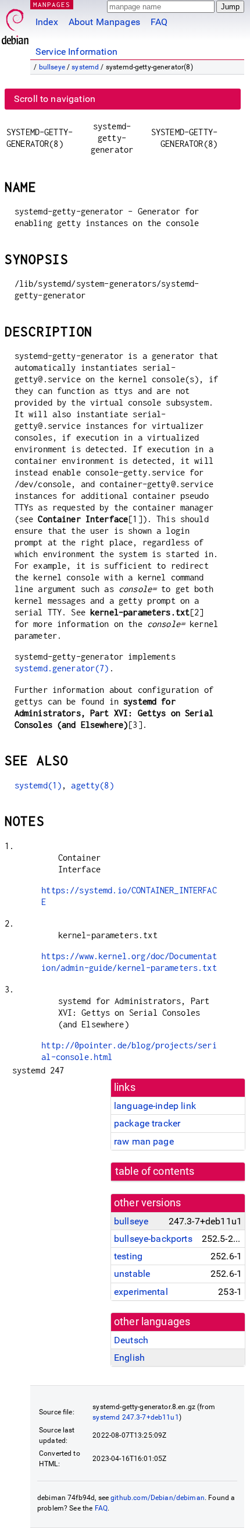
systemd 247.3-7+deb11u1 (135, 1417)
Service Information (76, 51)
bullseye (52, 67)
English (129, 1357)
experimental (141, 1291)
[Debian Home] (15, 23)
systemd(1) (38, 785)
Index (46, 21)
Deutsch (131, 1340)
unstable (132, 1273)
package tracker (147, 1123)
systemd (85, 67)
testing (128, 1256)
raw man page (144, 1141)
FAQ (159, 21)
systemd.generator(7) (62, 668)
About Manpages (104, 21)
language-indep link (155, 1105)
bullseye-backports (153, 1238)
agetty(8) (92, 785)
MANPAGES (51, 4)
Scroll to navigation (54, 98)
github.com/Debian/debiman (157, 1498)
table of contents (155, 1171)
